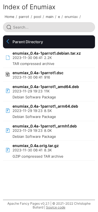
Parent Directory (28, 41)
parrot (24, 17)
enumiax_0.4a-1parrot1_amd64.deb (46, 86)
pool (37, 17)
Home (9, 17)
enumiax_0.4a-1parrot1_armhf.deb (45, 126)
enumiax (71, 17)
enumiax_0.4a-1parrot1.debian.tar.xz (47, 53)
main (49, 17)
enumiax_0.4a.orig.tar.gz (36, 145)
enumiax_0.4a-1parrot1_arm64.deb (45, 106)
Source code (55, 207)
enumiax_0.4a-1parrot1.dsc (38, 72)
